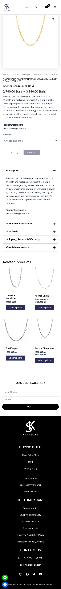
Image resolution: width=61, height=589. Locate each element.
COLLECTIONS (16, 74)
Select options (15, 308)
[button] (53, 19)
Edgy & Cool (29, 74)
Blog (30, 462)
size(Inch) (7, 135)
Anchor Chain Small (26, 79)
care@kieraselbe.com (30, 565)
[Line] (5, 578)
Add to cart (32, 152)
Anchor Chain (9, 79)
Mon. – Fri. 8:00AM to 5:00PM (30, 558)
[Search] (36, 7)
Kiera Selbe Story (30, 455)
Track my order (30, 508)
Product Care (30, 492)
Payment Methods (30, 521)
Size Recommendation (30, 485)
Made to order (30, 478)
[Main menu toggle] (55, 7)
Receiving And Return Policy (30, 535)
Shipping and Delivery (30, 515)
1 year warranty (30, 528)
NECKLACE (15, 81)
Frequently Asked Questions (30, 542)
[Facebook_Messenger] (5, 585)
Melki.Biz (49, 584)
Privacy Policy (30, 469)
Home (5, 74)
